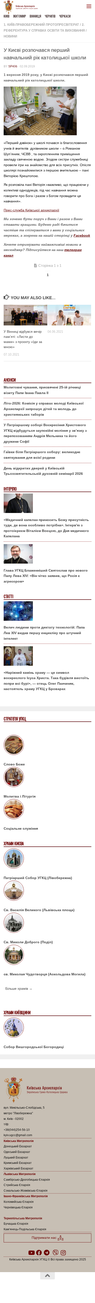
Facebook (82, 235)
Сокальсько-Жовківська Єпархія (26, 1190)
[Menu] (89, 6)
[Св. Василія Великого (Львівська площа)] (47, 891)
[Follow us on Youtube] (31, 1253)
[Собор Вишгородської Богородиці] (47, 1028)
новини (10, 36)
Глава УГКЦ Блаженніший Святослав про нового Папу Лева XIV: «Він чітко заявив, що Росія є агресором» (46, 575)
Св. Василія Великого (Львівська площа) (39, 910)
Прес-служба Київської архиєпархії (31, 210)
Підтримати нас (44, 1238)
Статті (8, 596)
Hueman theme (71, 1288)
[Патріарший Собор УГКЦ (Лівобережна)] (47, 859)
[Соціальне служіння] (47, 810)
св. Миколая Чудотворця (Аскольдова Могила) (45, 974)
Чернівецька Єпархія (18, 1207)
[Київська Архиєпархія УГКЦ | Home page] (22, 7)
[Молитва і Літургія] (47, 778)
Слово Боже (14, 764)
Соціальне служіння (21, 828)
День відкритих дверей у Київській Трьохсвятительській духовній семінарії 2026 (43, 471)
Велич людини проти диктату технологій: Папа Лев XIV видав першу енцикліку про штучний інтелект (44, 632)
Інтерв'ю (10, 489)
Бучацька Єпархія (16, 1223)
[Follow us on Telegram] (47, 1253)
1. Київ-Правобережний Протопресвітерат (41, 25)
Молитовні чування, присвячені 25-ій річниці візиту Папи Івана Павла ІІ (42, 390)
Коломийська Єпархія (19, 1202)
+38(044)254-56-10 (17, 1130)
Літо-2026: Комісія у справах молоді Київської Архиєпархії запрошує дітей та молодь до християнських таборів (44, 408)
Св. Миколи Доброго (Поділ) (28, 942)
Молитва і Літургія (20, 796)
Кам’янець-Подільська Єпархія (25, 1229)
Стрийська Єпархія (17, 1185)
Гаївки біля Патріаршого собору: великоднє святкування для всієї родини (42, 454)
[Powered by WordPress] (31, 1288)
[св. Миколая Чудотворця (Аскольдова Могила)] (47, 956)
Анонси (10, 380)
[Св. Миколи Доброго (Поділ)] (47, 924)
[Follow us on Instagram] (63, 1253)
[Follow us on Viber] (55, 1253)
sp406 (12, 66)
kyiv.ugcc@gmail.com (18, 1135)
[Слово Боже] (47, 746)
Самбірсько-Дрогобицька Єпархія (27, 1179)
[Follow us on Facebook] (39, 1253)
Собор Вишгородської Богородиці (34, 1047)
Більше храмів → (18, 988)
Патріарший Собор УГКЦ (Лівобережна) (38, 878)
